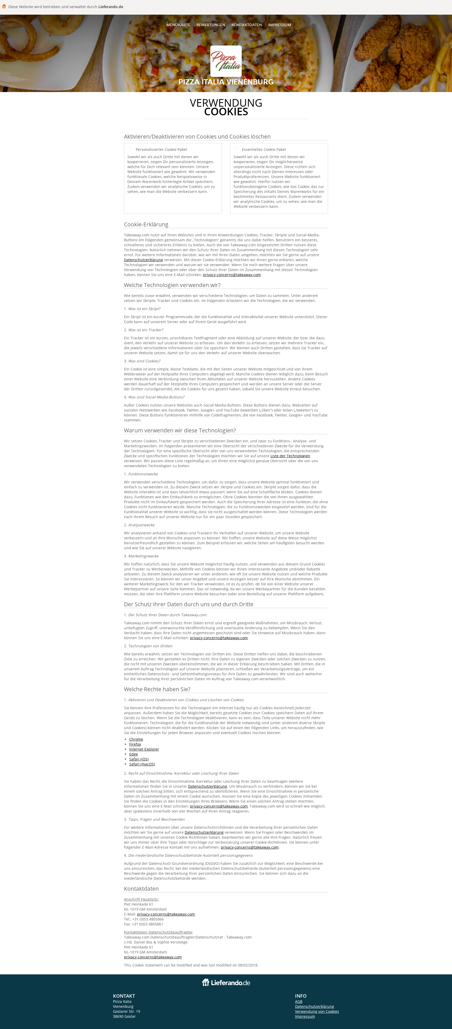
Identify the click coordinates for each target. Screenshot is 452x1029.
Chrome (136, 739)
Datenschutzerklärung (143, 259)
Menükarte (178, 24)
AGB (298, 1001)
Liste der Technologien (290, 455)
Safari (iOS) (139, 759)
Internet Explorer (144, 749)
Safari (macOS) (142, 764)
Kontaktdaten (246, 24)
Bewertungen (210, 24)
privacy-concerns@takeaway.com (232, 274)
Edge (133, 754)
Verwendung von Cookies (317, 1011)
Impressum (279, 24)
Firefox (135, 744)
